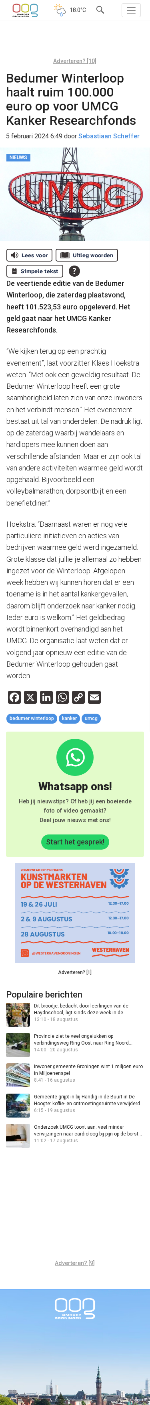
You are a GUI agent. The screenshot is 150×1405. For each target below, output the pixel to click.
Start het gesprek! (75, 842)
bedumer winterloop (32, 718)
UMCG (91, 718)
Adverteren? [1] (75, 972)
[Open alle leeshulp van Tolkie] (74, 271)
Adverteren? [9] (75, 1263)
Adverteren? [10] (74, 61)
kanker (69, 718)
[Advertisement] (75, 42)
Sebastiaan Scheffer (109, 136)
